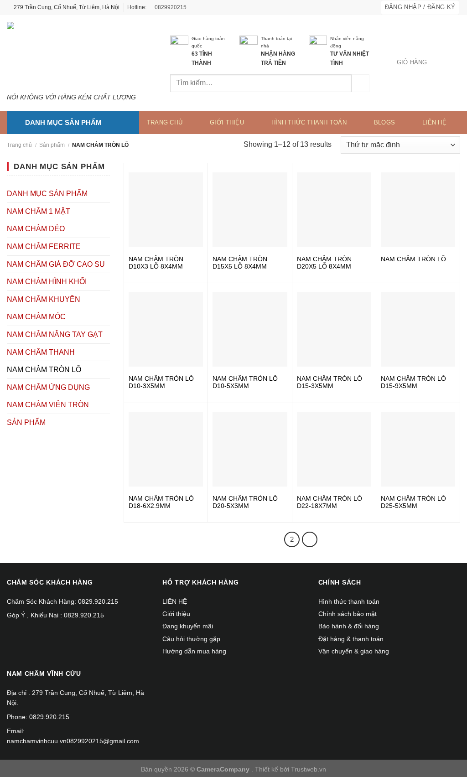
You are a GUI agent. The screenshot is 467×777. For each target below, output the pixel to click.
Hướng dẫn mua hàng (194, 651)
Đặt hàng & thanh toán (351, 638)
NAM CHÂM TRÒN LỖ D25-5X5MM (413, 502)
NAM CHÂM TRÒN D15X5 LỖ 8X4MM (240, 262)
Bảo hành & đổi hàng (348, 626)
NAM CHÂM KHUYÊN (43, 299)
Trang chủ (164, 122)
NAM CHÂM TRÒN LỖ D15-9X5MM (413, 382)
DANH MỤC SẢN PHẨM (47, 193)
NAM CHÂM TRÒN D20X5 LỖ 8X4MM (324, 262)
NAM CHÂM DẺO (36, 229)
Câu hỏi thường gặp (191, 638)
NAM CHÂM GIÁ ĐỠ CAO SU (56, 264)
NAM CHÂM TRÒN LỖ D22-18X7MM (329, 502)
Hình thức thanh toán (309, 122)
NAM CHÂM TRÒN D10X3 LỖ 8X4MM (156, 262)
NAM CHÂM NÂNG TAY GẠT (55, 334)
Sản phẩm (52, 145)
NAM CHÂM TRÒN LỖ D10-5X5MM (245, 382)
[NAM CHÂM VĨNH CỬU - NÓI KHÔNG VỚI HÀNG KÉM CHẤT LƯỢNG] (75, 54)
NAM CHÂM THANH (41, 352)
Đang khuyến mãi (187, 626)
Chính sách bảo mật (347, 613)
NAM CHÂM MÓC (36, 317)
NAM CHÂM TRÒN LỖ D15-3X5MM (329, 382)
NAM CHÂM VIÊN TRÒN (48, 405)
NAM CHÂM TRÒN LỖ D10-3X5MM (161, 382)
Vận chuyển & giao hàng (353, 651)
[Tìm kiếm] (360, 83)
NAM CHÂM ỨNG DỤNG (48, 387)
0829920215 (170, 7)
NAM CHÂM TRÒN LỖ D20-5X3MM (245, 502)
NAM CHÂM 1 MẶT (38, 211)
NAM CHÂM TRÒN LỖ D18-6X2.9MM (161, 502)
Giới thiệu (227, 122)
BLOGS (384, 122)
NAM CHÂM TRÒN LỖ (44, 369)
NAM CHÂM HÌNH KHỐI (47, 281)
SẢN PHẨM (26, 422)
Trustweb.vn (308, 769)
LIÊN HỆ (434, 122)
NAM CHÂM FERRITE (44, 246)
